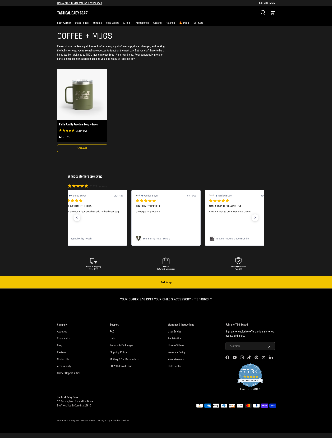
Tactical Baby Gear (72, 420)
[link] (92, 238)
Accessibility (64, 366)
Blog (59, 345)
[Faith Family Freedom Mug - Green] (82, 94)
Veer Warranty (176, 359)
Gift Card (198, 22)
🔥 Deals (184, 22)
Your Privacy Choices (120, 420)
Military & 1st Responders (124, 359)
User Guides (174, 331)
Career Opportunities (68, 373)
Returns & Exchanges (121, 345)
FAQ (112, 331)
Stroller (127, 22)
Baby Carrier (64, 22)
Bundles (97, 22)
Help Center (174, 366)
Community (63, 338)
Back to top (166, 282)
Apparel (157, 22)
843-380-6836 (267, 3)
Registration (175, 338)
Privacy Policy (104, 420)
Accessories (142, 22)
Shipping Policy (118, 352)
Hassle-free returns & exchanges (79, 3)
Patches (170, 22)
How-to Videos (176, 345)
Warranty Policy (176, 352)
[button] (273, 13)
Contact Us (63, 359)
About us (62, 331)
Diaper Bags (82, 22)
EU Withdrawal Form (121, 366)
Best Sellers (112, 22)
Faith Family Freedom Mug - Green (78, 124)
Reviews (61, 352)
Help (112, 338)
